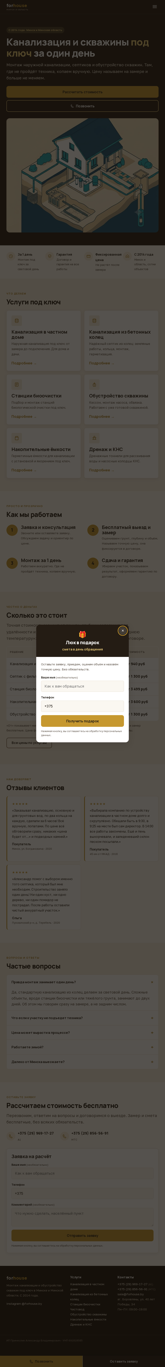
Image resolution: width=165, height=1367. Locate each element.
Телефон (47, 697)
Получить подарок (82, 721)
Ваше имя (59, 677)
